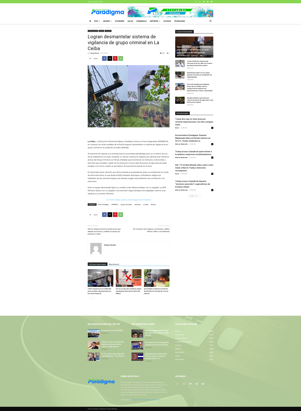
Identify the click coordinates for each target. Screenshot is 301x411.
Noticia (108, 28)
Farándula (141, 21)
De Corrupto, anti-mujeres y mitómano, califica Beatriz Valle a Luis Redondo (151, 230)
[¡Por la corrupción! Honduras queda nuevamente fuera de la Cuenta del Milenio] (128, 278)
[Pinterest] (115, 58)
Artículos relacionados (97, 264)
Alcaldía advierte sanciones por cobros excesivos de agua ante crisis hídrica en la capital (200, 100)
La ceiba (145, 204)
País (96, 21)
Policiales (108, 31)
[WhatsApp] (120, 58)
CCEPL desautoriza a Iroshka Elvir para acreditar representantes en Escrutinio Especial (99, 291)
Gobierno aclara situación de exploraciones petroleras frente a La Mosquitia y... (112, 344)
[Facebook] (196, 1)
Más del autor (114, 264)
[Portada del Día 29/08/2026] (93, 333)
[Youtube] (211, 1)
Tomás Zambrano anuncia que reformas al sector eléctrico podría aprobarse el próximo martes (199, 63)
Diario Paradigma (103, 204)
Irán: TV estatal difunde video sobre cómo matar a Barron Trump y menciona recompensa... (194, 168)
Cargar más (193, 196)
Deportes (154, 21)
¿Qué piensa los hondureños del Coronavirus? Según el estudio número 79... (156, 356)
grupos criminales (126, 204)
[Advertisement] (128, 133)
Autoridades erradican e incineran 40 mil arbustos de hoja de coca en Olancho (156, 291)
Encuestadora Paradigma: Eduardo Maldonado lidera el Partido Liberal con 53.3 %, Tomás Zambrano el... (192, 138)
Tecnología (179, 21)
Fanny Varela (94, 53)
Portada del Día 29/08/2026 (112, 330)
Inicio (89, 28)
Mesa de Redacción (183, 55)
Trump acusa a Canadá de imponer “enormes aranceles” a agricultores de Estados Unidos (192, 184)
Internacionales (98, 28)
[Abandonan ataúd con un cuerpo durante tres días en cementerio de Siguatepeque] (180, 75)
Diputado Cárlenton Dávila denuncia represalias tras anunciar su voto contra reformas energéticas (194, 50)
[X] (200, 1)
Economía (119, 21)
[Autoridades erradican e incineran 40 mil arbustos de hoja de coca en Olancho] (157, 278)
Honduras (138, 204)
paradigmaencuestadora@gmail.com (145, 400)
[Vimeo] (204, 1)
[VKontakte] (207, 1)
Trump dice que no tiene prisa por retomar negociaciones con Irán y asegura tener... (194, 122)
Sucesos (167, 21)
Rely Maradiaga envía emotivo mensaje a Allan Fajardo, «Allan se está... (157, 333)
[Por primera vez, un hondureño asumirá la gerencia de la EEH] (137, 345)
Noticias (153, 204)
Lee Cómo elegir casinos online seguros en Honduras (128, 200)
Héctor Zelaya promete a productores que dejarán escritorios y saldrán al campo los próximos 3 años (104, 231)
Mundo (106, 21)
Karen (177, 128)
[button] (210, 21)
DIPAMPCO (114, 204)
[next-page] (92, 298)
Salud (130, 21)
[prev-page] (89, 298)
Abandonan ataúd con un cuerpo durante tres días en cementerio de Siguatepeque (199, 75)
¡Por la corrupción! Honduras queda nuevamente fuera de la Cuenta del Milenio (128, 291)
